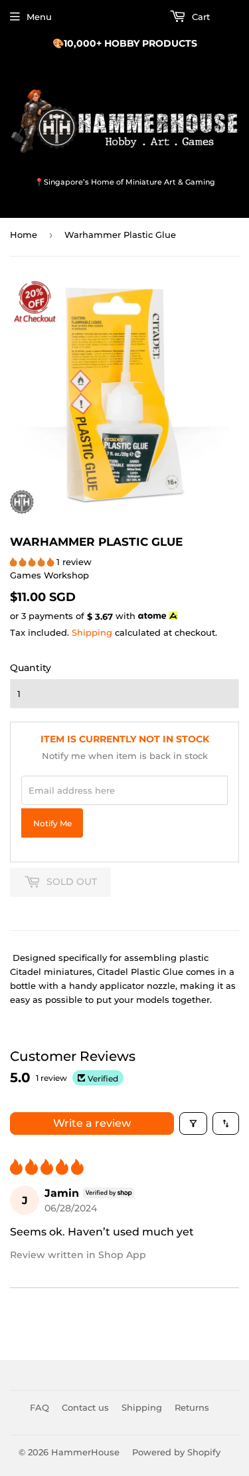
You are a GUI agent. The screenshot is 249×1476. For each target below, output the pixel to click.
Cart (199, 16)
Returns (192, 1407)
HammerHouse (85, 1452)
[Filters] (193, 1123)
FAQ (39, 1407)
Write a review (92, 1123)
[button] (33, 561)
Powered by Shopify (176, 1452)
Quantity (30, 668)
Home (23, 234)
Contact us (85, 1407)
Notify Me (52, 823)
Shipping (92, 632)
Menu (39, 16)
